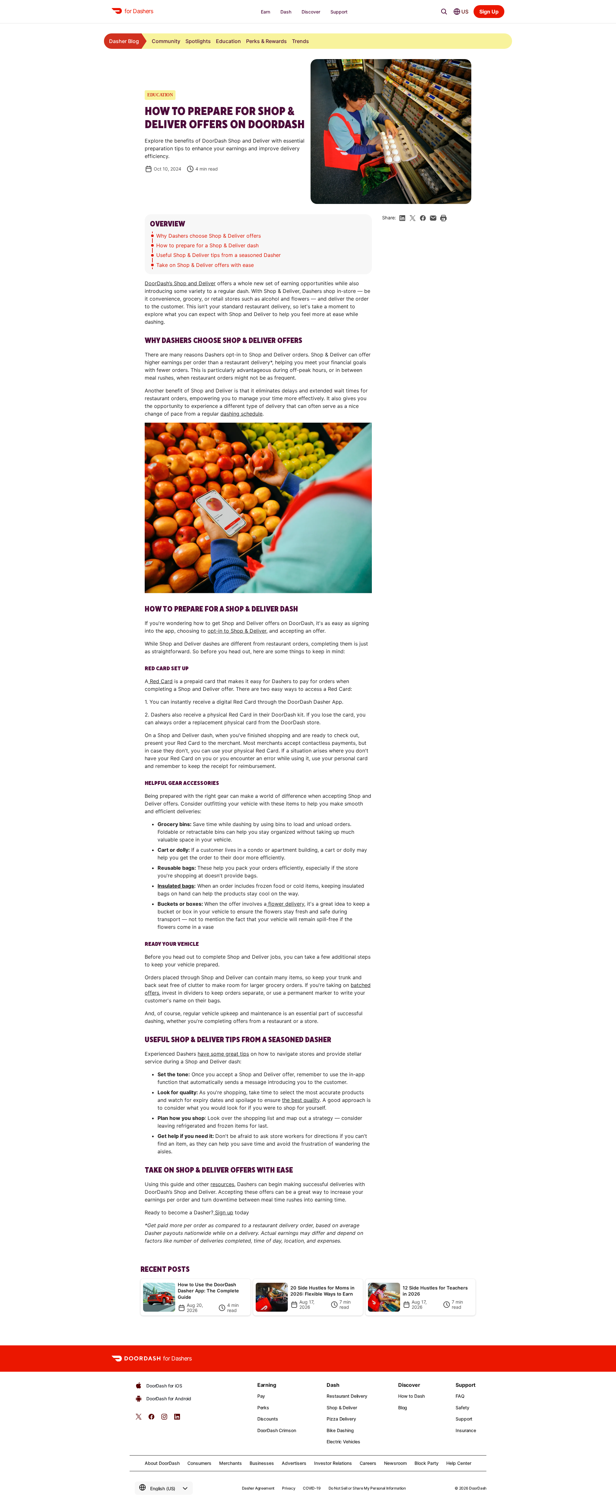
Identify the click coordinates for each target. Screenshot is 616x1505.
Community (166, 41)
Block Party (427, 1463)
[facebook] (423, 218)
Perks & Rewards (266, 41)
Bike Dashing (340, 1430)
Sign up (223, 1212)
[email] (433, 218)
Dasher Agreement (258, 1488)
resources (222, 1184)
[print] (443, 218)
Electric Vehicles (343, 1441)
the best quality (301, 1100)
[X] (412, 218)
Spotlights (198, 41)
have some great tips (223, 1054)
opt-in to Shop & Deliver (237, 631)
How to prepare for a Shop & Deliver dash (207, 245)
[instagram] (164, 1418)
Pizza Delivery (341, 1418)
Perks (263, 1407)
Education (228, 41)
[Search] (444, 11)
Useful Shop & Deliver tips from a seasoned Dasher (218, 255)
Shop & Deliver (342, 1407)
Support (464, 1418)
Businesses (262, 1463)
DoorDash (477, 1488)
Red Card (160, 681)
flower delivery (285, 904)
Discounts (267, 1418)
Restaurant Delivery (347, 1396)
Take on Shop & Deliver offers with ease (205, 265)
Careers (368, 1463)
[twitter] (138, 1418)
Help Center (458, 1463)
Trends (300, 41)
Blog (402, 1407)
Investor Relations (333, 1463)
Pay (261, 1396)
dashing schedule (241, 413)
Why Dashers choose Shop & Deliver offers (208, 236)
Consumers (199, 1463)
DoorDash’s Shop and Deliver (180, 283)
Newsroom (395, 1463)
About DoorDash (162, 1463)
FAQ (460, 1396)
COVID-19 (312, 1488)
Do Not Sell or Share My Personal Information (367, 1488)
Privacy (288, 1488)
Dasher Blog (124, 41)
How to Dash (411, 1396)
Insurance (466, 1430)
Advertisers (294, 1463)
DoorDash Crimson (276, 1430)
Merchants (230, 1463)
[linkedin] (402, 218)
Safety (462, 1407)
